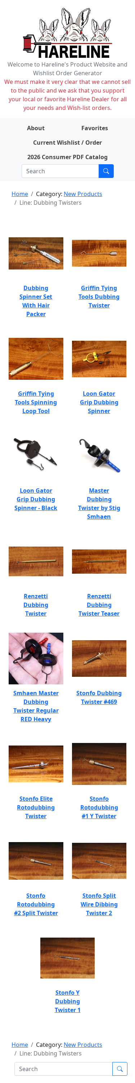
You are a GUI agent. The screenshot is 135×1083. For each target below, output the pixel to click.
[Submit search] (106, 171)
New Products (83, 194)
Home (20, 194)
